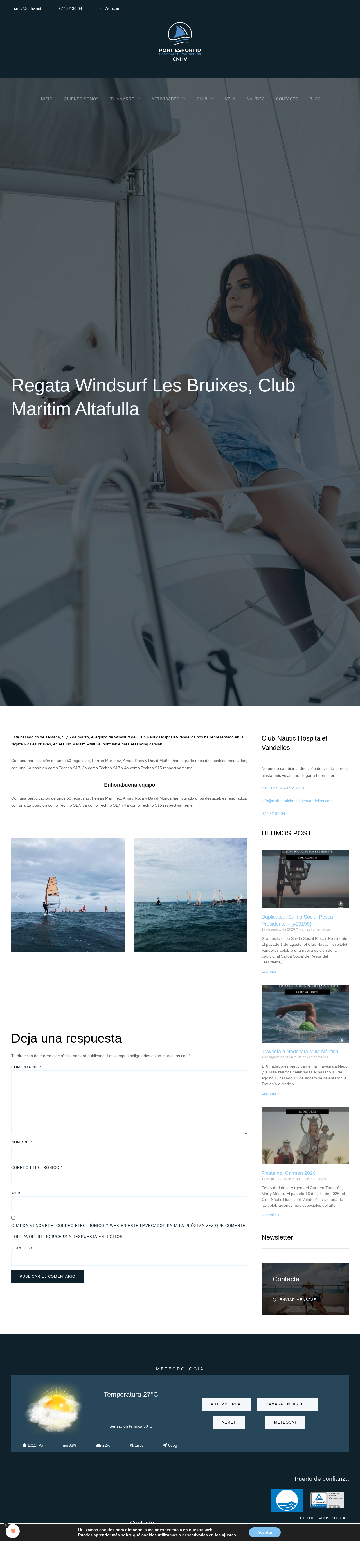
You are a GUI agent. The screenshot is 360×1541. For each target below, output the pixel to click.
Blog (315, 99)
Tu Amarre (122, 99)
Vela (230, 99)
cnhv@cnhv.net (27, 8)
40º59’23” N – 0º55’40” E (284, 788)
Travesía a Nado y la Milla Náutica (300, 1051)
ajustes (229, 1535)
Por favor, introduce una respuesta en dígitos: (67, 1236)
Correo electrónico (36, 1167)
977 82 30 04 (70, 8)
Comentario (26, 1067)
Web (16, 1193)
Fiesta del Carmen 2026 (289, 1173)
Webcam (112, 8)
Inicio (46, 99)
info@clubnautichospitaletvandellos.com (297, 800)
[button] (17, 896)
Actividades (165, 99)
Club (202, 99)
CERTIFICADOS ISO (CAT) (324, 1518)
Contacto (287, 99)
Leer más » (271, 972)
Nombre (21, 1142)
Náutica (256, 99)
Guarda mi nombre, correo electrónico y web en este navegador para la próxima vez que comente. (129, 1226)
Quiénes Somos (81, 99)
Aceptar (264, 1532)
